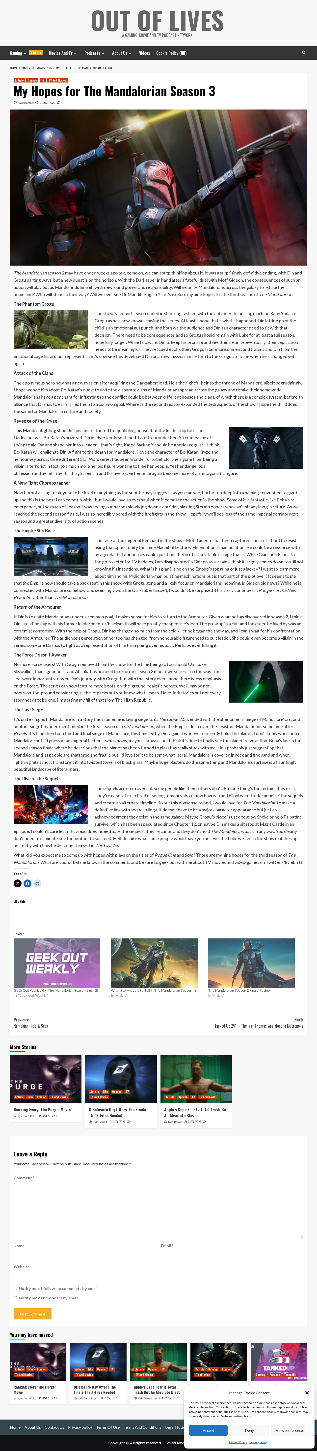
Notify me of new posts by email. (49, 1297)
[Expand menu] (25, 53)
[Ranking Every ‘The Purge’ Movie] (45, 1079)
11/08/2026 (119, 1122)
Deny (249, 1430)
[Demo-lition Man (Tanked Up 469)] (279, 1362)
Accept (208, 1430)
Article (19, 80)
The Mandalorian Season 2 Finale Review (239, 990)
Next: (258, 1023)
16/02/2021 (47, 103)
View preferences (290, 1430)
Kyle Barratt (26, 103)
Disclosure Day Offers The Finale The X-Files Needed (117, 1112)
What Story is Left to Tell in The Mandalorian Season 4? (153, 990)
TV (42, 80)
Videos (144, 53)
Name (20, 1245)
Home (15, 1427)
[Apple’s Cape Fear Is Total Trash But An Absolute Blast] (196, 1079)
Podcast (274, 1375)
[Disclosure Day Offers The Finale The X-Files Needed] (121, 1079)
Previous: (31, 1023)
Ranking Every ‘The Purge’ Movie (42, 1109)
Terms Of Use (108, 1427)
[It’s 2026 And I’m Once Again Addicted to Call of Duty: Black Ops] (218, 1362)
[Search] (304, 52)
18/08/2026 (43, 1116)
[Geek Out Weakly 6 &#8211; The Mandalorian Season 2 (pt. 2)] (60, 963)
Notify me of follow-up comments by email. (59, 1288)
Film (30, 1097)
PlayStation (203, 1375)
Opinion (32, 80)
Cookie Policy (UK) (171, 53)
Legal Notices (177, 1427)
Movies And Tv (61, 53)
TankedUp (290, 1375)
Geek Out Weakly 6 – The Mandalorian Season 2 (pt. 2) (56, 990)
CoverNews (174, 1442)
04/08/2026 (194, 1122)
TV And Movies (57, 80)
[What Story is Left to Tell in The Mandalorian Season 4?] (157, 963)
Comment (24, 1177)
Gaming (25, 53)
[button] (307, 1392)
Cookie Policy (238, 1442)
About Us (119, 53)
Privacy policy (258, 1442)
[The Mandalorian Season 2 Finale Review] (254, 963)
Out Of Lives (157, 19)
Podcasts (92, 53)
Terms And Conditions (142, 1427)
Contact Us (54, 1427)
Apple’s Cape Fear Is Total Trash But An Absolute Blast (196, 1112)
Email (167, 1245)
